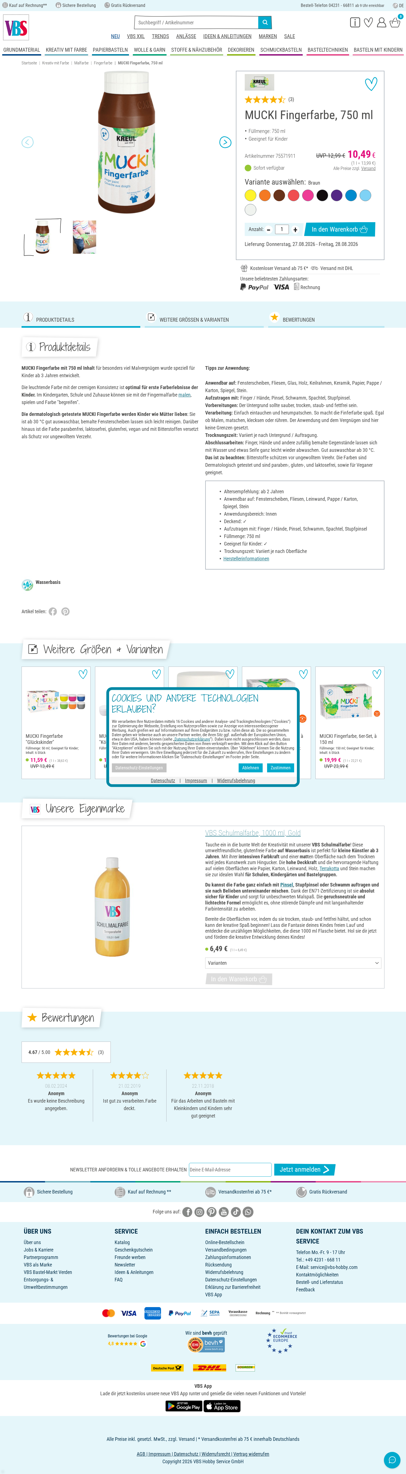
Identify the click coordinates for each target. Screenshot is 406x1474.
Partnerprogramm (41, 1257)
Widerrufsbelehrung (224, 1272)
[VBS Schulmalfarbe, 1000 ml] (113, 907)
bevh (207, 1333)
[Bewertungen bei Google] (127, 1340)
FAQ (119, 1279)
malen (184, 395)
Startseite (29, 63)
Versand (368, 168)
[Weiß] (250, 210)
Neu (115, 36)
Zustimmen (281, 767)
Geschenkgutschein (134, 1250)
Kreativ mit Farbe (55, 63)
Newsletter (125, 1265)
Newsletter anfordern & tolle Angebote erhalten (128, 1170)
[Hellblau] (365, 195)
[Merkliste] (368, 22)
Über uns (32, 1242)
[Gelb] (250, 195)
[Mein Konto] (381, 22)
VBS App (213, 1294)
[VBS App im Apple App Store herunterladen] (222, 1406)
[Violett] (336, 195)
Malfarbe (81, 63)
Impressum (196, 780)
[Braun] (279, 195)
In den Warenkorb (335, 229)
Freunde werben (130, 1257)
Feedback (305, 1289)
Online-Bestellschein (224, 1242)
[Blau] (351, 195)
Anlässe (186, 36)
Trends (160, 36)
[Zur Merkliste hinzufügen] (371, 84)
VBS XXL (136, 36)
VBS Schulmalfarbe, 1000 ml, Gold (253, 833)
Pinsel (286, 885)
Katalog (122, 1242)
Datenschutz (163, 780)
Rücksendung (218, 1265)
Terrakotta (329, 868)
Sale (289, 36)
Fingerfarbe (103, 63)
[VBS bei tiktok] (235, 1211)
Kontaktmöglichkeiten (317, 1275)
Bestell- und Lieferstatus (319, 1282)
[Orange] (265, 195)
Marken (268, 36)
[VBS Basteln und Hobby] (16, 27)
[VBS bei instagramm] (199, 1211)
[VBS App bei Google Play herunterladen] (184, 1406)
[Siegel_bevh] (206, 1344)
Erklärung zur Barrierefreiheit (232, 1287)
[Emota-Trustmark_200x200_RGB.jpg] (281, 1340)
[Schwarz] (322, 195)
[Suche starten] (265, 22)
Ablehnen (250, 767)
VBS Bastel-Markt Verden (48, 1272)
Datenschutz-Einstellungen (231, 1279)
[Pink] (308, 195)
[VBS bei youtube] (223, 1211)
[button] (28, 142)
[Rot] (293, 195)
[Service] (355, 22)
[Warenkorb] (395, 22)
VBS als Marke (38, 1265)
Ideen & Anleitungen (227, 36)
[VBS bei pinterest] (211, 1211)
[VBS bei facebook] (187, 1211)
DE (401, 5)
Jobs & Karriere (38, 1250)
